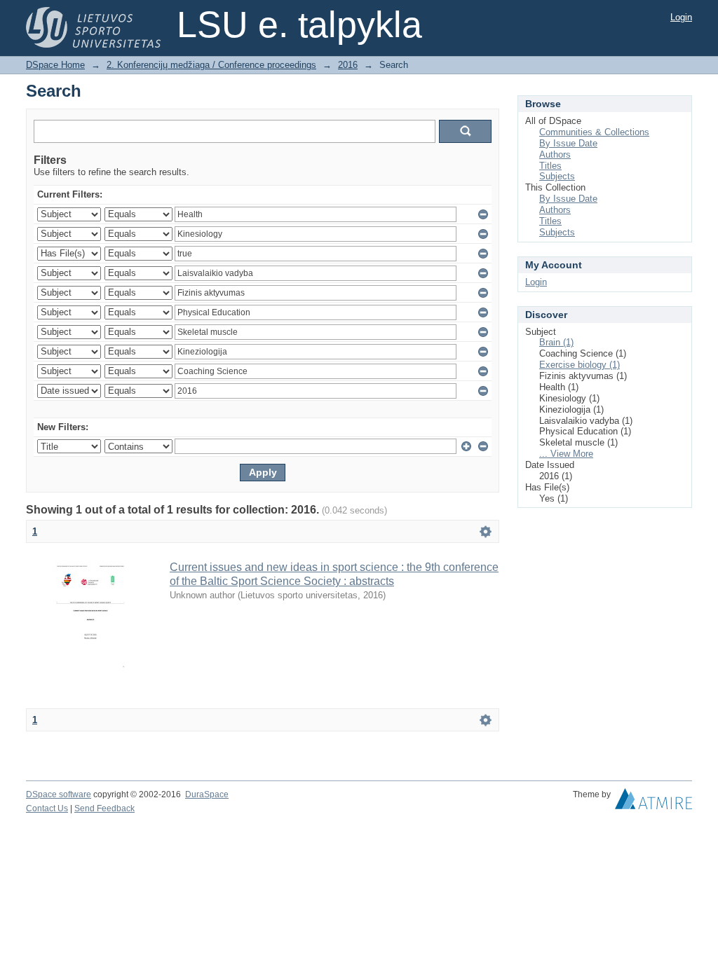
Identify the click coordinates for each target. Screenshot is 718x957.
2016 (348, 65)
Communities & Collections (594, 132)
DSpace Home (55, 65)
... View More (566, 453)
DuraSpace (207, 794)
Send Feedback (104, 808)
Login (681, 17)
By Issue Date (568, 143)
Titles (550, 165)
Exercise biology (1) (579, 364)
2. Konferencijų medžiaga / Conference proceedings (211, 65)
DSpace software (58, 794)
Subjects (557, 176)
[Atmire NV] (653, 802)
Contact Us (47, 808)
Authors (555, 154)
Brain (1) (556, 342)
